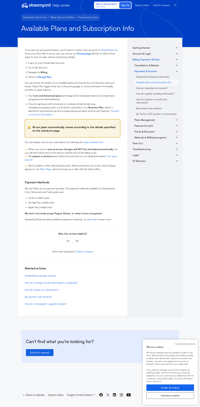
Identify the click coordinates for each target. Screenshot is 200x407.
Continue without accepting (185, 344)
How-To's (138, 143)
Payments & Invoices (88, 17)
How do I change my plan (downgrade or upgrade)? (51, 282)
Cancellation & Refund (146, 65)
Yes (68, 240)
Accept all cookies (170, 387)
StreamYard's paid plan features (40, 275)
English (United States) (80, 394)
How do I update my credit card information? (151, 101)
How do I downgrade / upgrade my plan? (46, 303)
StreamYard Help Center (35, 17)
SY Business (139, 160)
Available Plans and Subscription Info (153, 82)
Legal (136, 155)
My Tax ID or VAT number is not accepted (156, 114)
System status (142, 5)
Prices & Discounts (144, 131)
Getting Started (141, 47)
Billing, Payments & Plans (63, 17)
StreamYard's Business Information (152, 76)
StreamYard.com (109, 50)
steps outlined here (93, 142)
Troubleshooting (142, 149)
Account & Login (142, 53)
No (77, 240)
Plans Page (45, 169)
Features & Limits (143, 125)
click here (91, 219)
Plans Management (144, 119)
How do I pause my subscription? (42, 289)
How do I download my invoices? (151, 88)
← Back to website (34, 394)
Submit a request (161, 5)
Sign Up (125, 5)
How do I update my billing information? (155, 93)
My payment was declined (38, 296)
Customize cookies (170, 395)
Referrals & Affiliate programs (150, 137)
